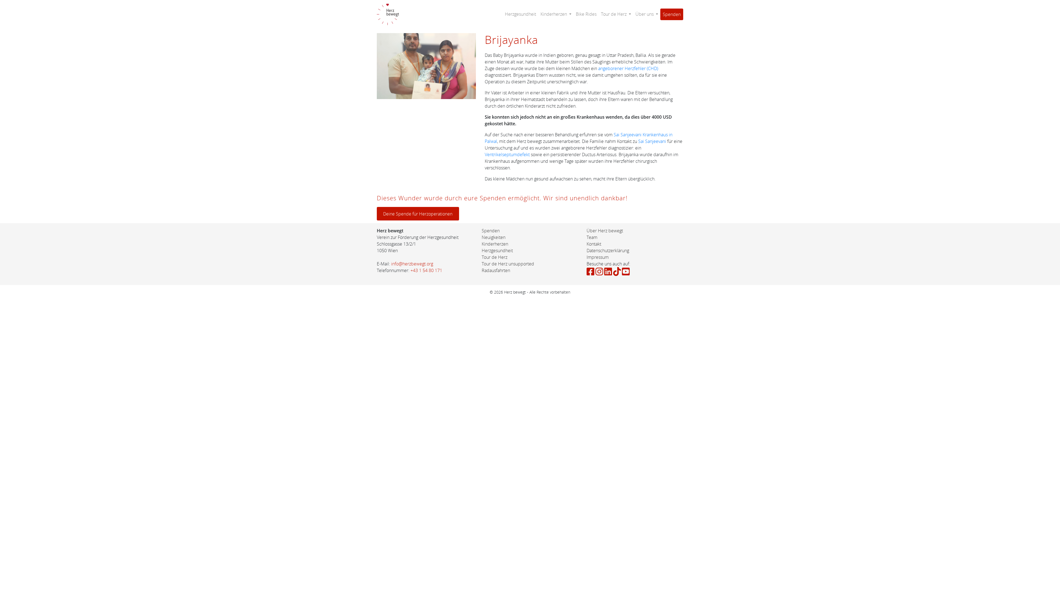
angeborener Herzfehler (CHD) (628, 68)
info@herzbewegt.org (412, 264)
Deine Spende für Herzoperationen (417, 214)
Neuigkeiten (493, 237)
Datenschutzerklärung (608, 251)
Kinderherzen (495, 244)
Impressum (598, 257)
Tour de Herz (494, 257)
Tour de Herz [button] (614, 14)
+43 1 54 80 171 (426, 270)
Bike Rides (586, 14)
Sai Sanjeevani (652, 141)
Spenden (672, 14)
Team (592, 237)
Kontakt (594, 244)
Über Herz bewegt (605, 231)
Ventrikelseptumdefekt (508, 154)
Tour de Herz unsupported (508, 264)
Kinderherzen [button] (554, 14)
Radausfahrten (496, 270)
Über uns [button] (645, 14)
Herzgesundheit (520, 14)
